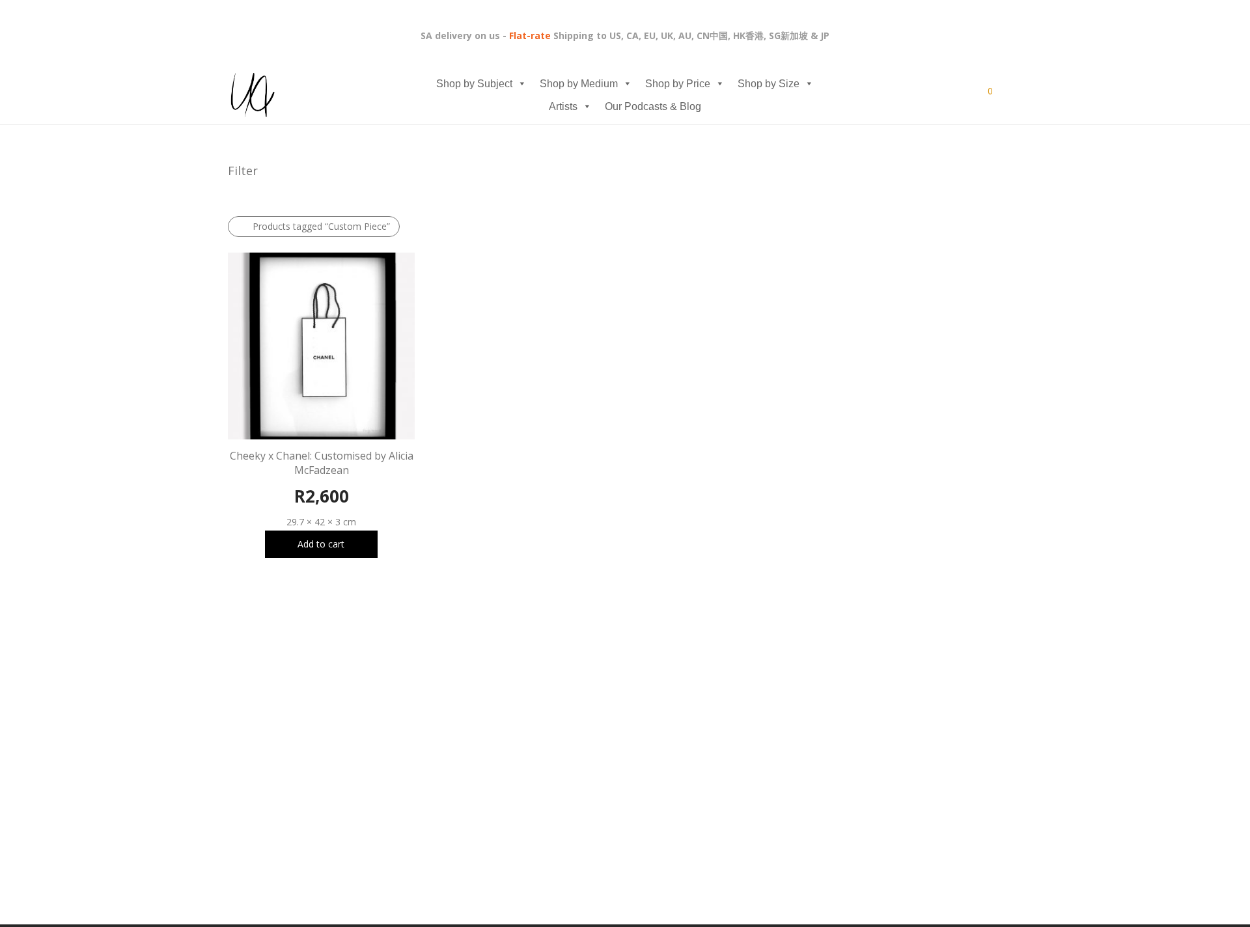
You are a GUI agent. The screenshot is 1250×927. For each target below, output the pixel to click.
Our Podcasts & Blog (653, 106)
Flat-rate (530, 35)
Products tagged (321, 226)
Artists (563, 106)
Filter (243, 170)
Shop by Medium (579, 83)
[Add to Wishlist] (408, 455)
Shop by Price (677, 83)
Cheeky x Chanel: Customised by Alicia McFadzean (321, 463)
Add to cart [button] (321, 544)
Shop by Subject (474, 83)
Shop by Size (768, 83)
